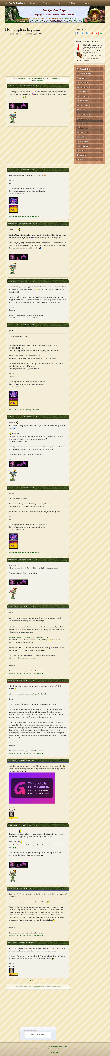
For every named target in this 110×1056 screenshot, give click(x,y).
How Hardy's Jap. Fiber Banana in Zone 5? (32, 78)
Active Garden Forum (38, 980)
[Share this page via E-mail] (101, 33)
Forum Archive (82, 78)
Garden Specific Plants (84, 105)
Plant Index (80, 150)
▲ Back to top (55, 1052)
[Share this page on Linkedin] (87, 33)
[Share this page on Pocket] (96, 33)
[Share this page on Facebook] (78, 33)
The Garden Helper (16, 3)
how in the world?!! (55, 78)
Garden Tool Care (83, 132)
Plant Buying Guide (83, 114)
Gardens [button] (46, 3)
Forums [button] (86, 3)
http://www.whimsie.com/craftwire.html (22, 658)
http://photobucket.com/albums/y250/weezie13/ (25, 216)
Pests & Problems (83, 123)
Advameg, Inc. (54, 1046)
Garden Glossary (82, 137)
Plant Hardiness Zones (84, 119)
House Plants (81, 110)
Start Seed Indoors (83, 128)
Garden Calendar (82, 82)
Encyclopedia (81, 155)
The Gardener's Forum (84, 73)
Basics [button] (32, 3)
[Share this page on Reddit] (92, 33)
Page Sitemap (63, 1046)
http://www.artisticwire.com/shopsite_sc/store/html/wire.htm (29, 637)
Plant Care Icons (82, 141)
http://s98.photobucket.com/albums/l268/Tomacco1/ (26, 318)
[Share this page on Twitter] (82, 33)
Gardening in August (84, 87)
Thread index (40, 80)
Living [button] (99, 3)
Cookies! (80, 159)
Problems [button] (72, 3)
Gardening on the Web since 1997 (73, 18)
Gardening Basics (83, 91)
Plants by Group (82, 100)
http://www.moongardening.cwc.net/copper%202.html (27, 694)
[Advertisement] (37, 56)
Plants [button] (59, 3)
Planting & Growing (83, 96)
